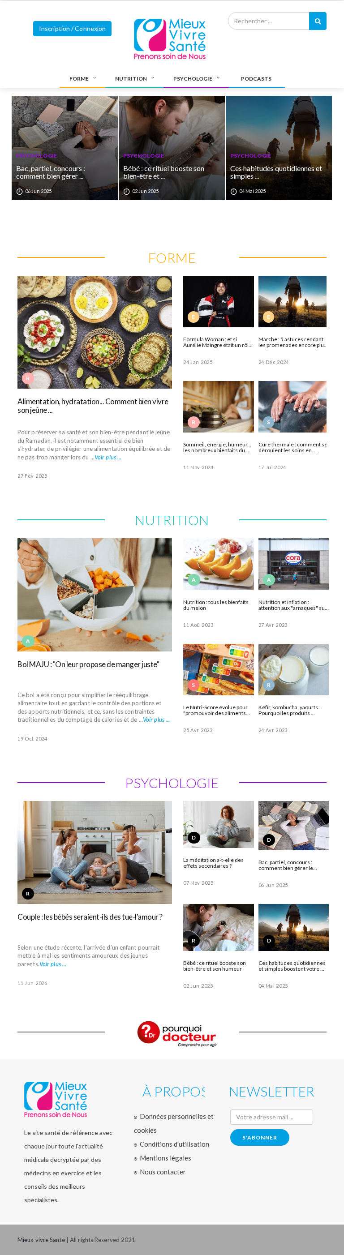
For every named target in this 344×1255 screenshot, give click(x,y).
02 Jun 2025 (198, 986)
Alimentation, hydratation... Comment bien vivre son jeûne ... (92, 406)
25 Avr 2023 (198, 730)
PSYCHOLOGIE (192, 78)
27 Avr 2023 (273, 625)
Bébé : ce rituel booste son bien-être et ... (88, 172)
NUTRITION (131, 78)
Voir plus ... (108, 457)
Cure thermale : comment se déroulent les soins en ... (292, 447)
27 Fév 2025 (32, 476)
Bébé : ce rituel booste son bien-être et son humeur (214, 966)
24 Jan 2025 (198, 362)
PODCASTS (256, 78)
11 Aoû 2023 (198, 625)
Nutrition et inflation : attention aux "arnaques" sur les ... (292, 605)
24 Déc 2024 (273, 362)
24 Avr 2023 (273, 730)
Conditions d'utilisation (174, 1144)
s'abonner (259, 1137)
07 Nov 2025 (198, 883)
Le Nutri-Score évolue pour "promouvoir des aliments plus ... (215, 710)
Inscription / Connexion (72, 28)
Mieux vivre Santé (41, 1239)
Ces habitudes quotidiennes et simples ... (200, 172)
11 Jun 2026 (32, 983)
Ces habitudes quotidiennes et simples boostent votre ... (292, 966)
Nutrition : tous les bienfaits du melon (216, 605)
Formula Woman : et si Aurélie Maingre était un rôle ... (217, 342)
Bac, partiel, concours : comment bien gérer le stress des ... (285, 865)
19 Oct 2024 (32, 738)
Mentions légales (165, 1158)
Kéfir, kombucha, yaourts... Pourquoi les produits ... (290, 710)
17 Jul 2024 (272, 467)
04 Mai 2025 (273, 986)
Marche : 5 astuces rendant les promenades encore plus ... (292, 342)
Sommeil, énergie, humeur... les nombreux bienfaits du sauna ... (217, 447)
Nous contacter (163, 1172)
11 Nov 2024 (198, 467)
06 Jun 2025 (273, 885)
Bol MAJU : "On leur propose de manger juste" (88, 664)
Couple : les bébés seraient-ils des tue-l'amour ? (90, 916)
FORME (79, 78)
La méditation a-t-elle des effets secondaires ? (213, 863)
